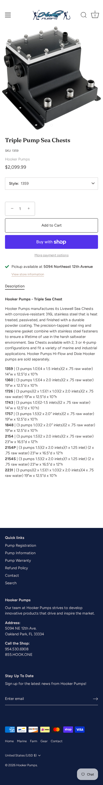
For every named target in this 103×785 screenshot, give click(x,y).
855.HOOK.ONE (18, 654)
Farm (33, 741)
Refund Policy (16, 568)
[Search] (83, 15)
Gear (44, 741)
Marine (22, 741)
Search (10, 583)
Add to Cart (52, 225)
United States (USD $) (20, 755)
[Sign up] (95, 698)
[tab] (17, 286)
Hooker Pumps (17, 159)
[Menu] (8, 15)
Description (14, 286)
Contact (12, 575)
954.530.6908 (16, 649)
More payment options (51, 255)
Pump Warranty (18, 560)
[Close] (96, 361)
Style (13, 183)
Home (9, 741)
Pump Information (20, 553)
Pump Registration (20, 545)
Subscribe (52, 415)
